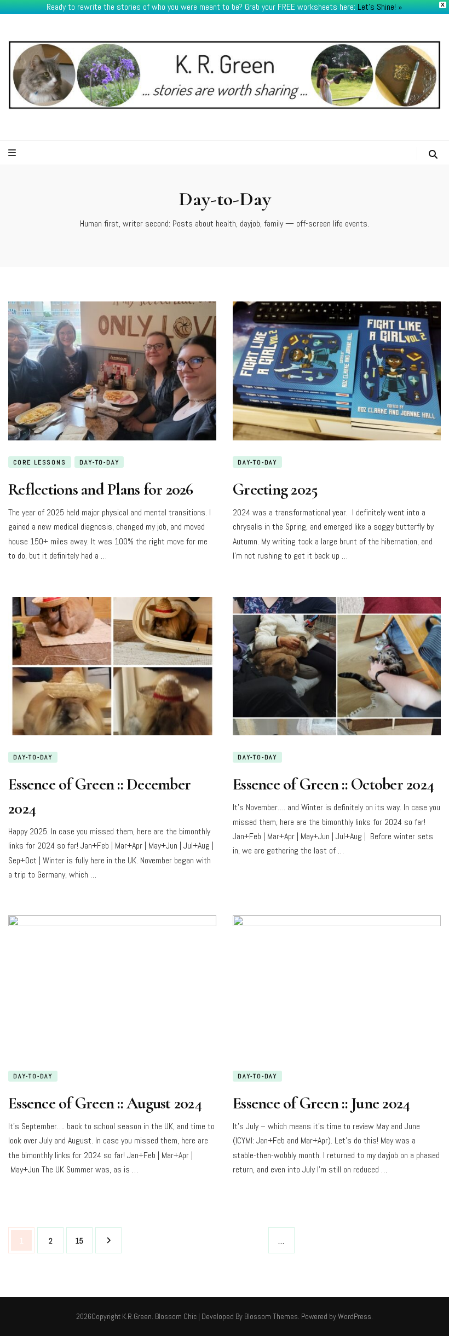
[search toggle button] (433, 154)
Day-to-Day (99, 462)
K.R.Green (137, 1316)
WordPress (354, 1316)
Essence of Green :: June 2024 (321, 1103)
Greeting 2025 (275, 489)
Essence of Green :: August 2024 (105, 1103)
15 (82, 1240)
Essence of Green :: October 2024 (333, 784)
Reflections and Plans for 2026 (100, 489)
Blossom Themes (271, 1316)
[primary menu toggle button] (13, 153)
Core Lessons (39, 462)
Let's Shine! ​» (380, 7)
